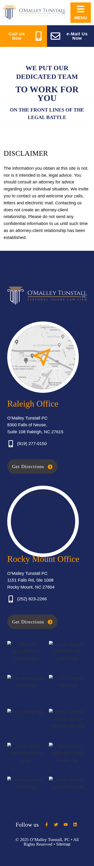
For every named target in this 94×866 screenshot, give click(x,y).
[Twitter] (56, 824)
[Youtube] (65, 824)
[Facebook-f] (46, 824)
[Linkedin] (75, 824)
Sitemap (63, 844)
